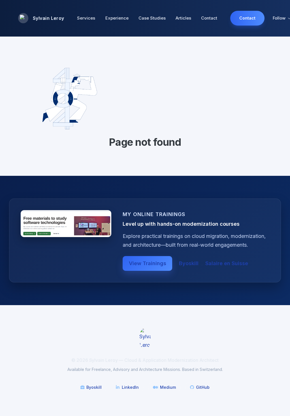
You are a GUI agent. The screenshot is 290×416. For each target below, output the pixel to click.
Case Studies (152, 18)
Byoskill (189, 263)
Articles (183, 18)
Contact (209, 18)
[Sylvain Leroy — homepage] (145, 338)
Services (86, 18)
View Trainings (147, 263)
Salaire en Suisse (226, 263)
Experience (117, 18)
